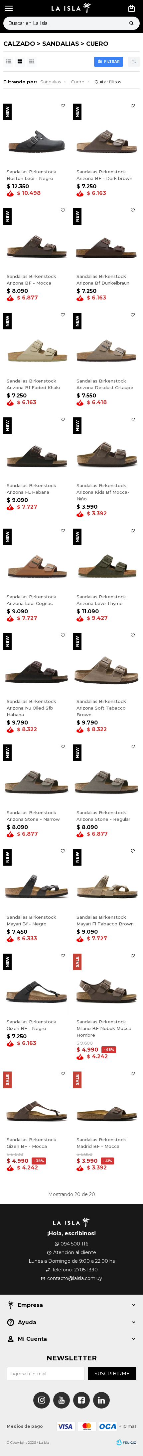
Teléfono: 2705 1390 (75, 1270)
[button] (131, 23)
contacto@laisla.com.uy (74, 1278)
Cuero (77, 81)
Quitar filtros (107, 81)
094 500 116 (74, 1244)
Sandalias (50, 81)
